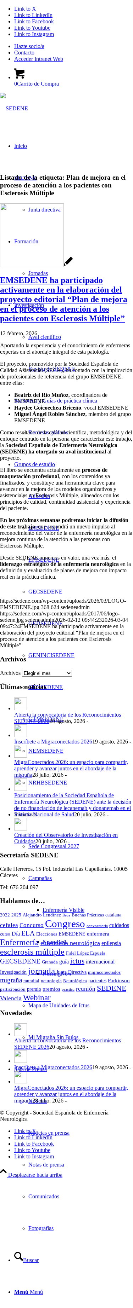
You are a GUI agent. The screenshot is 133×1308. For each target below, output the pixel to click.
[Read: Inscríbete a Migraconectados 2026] (20, 735)
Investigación (13, 972)
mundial (31, 980)
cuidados (119, 925)
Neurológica (75, 980)
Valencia (11, 998)
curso (5, 934)
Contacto (24, 53)
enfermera (98, 934)
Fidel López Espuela (85, 953)
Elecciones (46, 934)
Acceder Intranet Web (38, 59)
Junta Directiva (71, 972)
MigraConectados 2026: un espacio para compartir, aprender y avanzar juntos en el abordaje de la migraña (71, 768)
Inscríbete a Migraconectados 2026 (53, 742)
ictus (77, 961)
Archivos (10, 673)
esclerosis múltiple (32, 951)
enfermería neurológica (70, 943)
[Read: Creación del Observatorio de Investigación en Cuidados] (20, 829)
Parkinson (119, 980)
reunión (85, 988)
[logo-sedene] (14, 108)
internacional (100, 962)
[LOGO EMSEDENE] (36, 265)
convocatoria (97, 926)
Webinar (37, 997)
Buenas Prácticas (88, 915)
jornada (41, 971)
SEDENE (111, 988)
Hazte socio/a (29, 46)
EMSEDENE (72, 934)
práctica (68, 989)
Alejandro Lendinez (42, 915)
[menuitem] (73, 46)
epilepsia (111, 943)
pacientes (97, 980)
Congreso (65, 923)
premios (51, 989)
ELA (28, 933)
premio (34, 989)
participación (13, 989)
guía (64, 962)
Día (16, 934)
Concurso (32, 925)
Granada (50, 962)
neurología (51, 980)
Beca (66, 915)
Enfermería (19, 942)
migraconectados (104, 972)
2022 (5, 915)
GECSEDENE (20, 961)
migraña (11, 980)
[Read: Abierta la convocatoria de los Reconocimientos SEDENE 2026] (20, 708)
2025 (16, 915)
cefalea (9, 925)
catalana (113, 915)
